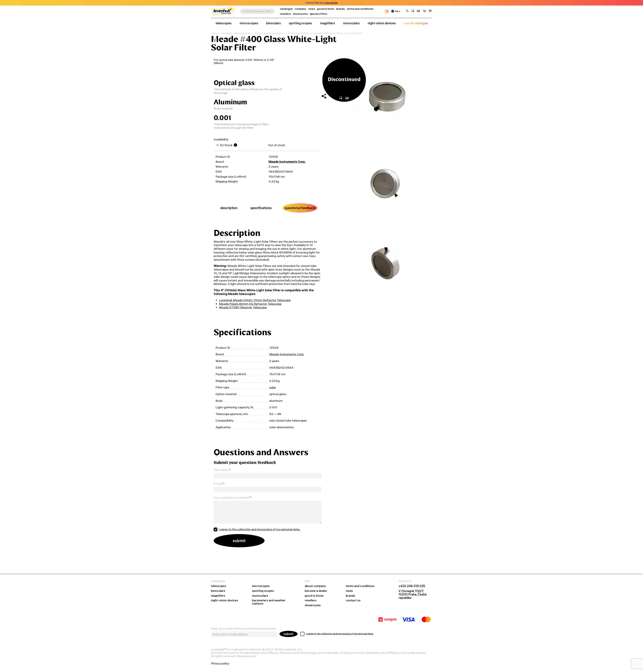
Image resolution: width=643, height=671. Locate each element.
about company (315, 586)
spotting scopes (300, 23)
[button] (407, 11)
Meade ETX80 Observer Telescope (243, 307)
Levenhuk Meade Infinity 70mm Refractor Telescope (255, 300)
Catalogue (227, 33)
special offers (318, 13)
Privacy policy (220, 663)
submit (288, 634)
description (228, 208)
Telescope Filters (298, 33)
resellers (285, 13)
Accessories (242, 33)
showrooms (326, 2)
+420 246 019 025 (412, 586)
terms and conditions (360, 8)
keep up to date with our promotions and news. (244, 628)
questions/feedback (299, 208)
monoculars (351, 23)
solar (272, 387)
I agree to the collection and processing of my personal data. (259, 529)
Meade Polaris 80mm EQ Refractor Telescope (250, 304)
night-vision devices (382, 23)
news (311, 8)
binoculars (273, 23)
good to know (325, 8)
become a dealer (316, 590)
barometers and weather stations (268, 602)
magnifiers (327, 23)
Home (214, 33)
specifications (261, 208)
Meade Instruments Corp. (287, 162)
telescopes (224, 23)
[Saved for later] (412, 11)
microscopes (249, 23)
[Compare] (418, 11)
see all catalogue (416, 23)
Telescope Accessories (269, 33)
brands (340, 8)
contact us (353, 600)
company (300, 8)
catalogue (286, 8)
